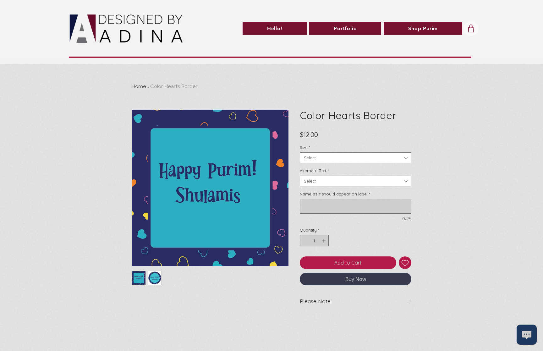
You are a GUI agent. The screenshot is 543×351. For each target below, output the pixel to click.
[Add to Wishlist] (405, 262)
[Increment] (324, 240)
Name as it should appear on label (335, 193)
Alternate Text (314, 170)
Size (305, 147)
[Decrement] (304, 240)
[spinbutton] (314, 240)
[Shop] (470, 28)
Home (139, 87)
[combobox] (355, 157)
